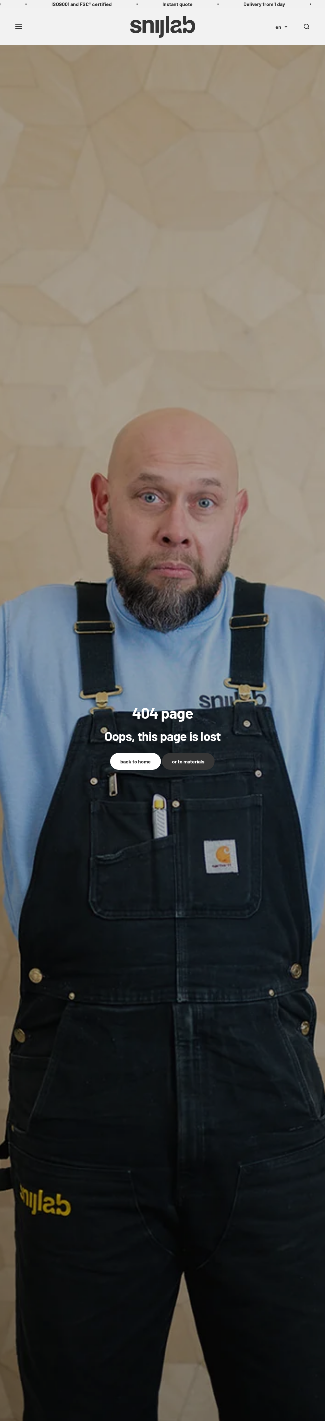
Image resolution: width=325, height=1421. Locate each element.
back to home (135, 761)
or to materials (188, 761)
